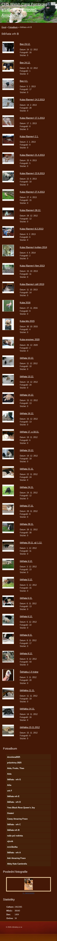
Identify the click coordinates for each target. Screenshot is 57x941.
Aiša (9, 785)
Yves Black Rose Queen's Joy (21, 807)
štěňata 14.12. (27, 395)
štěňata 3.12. (26, 561)
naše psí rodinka (15, 836)
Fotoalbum (13, 27)
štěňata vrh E (13, 796)
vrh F (9, 791)
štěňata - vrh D (14, 802)
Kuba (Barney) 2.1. (29, 136)
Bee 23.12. (25, 44)
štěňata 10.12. (27, 358)
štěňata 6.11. (26, 598)
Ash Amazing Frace (16, 858)
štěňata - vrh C (14, 824)
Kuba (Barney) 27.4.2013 (32, 192)
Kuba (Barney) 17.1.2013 (32, 118)
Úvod (4, 27)
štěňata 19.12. (27, 450)
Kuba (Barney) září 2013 (32, 284)
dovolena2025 (13, 757)
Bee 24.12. (25, 62)
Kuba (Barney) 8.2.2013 (31, 228)
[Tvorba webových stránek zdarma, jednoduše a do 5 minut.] (22, 927)
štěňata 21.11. (27, 469)
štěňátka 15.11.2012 (30, 727)
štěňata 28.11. (27, 524)
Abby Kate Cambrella (17, 864)
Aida (9, 774)
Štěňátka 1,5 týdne (29, 672)
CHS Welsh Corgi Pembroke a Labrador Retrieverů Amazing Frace (24, 9)
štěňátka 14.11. (27, 708)
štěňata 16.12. (27, 413)
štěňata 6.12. (26, 616)
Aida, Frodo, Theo (15, 768)
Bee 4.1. (24, 81)
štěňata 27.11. (27, 505)
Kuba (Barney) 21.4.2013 (32, 155)
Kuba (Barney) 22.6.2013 (32, 173)
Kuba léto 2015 (27, 321)
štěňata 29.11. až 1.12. (31, 542)
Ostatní (10, 813)
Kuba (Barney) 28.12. (30, 210)
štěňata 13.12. (27, 376)
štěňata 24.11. (27, 487)
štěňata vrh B (13, 830)
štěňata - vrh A (14, 852)
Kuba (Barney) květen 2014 (33, 247)
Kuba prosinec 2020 (30, 339)
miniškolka (12, 847)
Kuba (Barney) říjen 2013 (32, 265)
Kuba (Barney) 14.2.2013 (32, 99)
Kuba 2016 (25, 302)
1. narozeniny (29, 893)
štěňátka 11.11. (27, 690)
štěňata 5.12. (26, 579)
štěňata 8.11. (26, 635)
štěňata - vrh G (14, 779)
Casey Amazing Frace (17, 819)
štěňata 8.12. (26, 653)
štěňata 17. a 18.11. (29, 431)
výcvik (10, 841)
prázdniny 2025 (14, 763)
